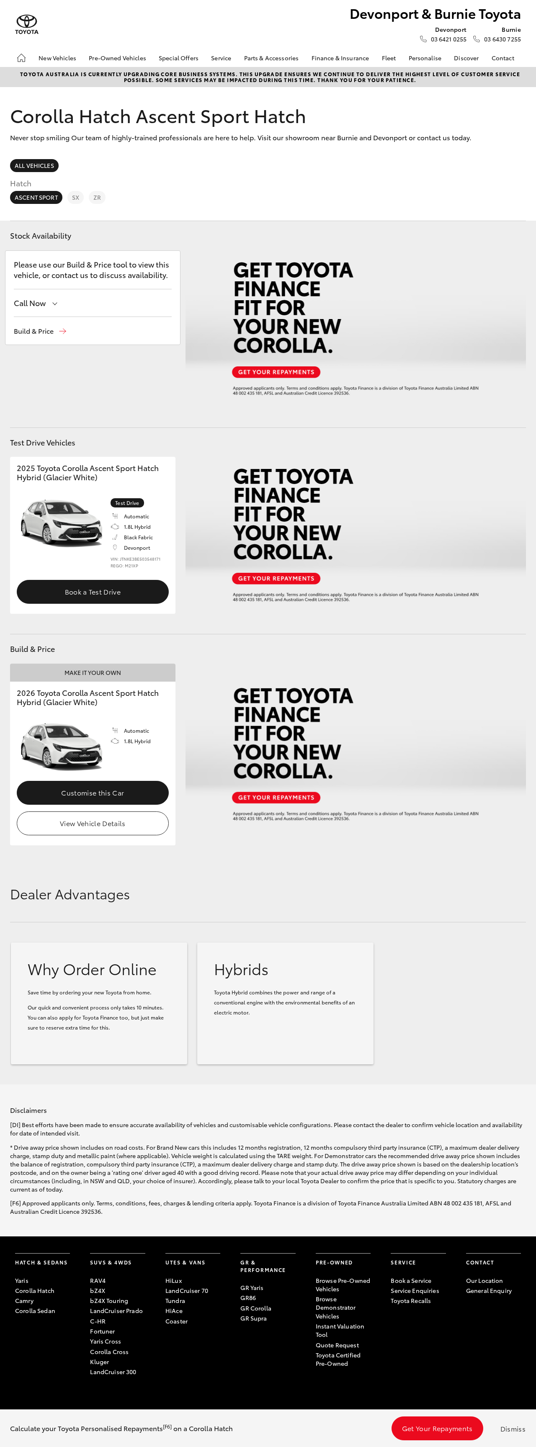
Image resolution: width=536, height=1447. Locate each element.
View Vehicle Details (92, 823)
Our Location (484, 1280)
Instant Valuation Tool (340, 1330)
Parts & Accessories (271, 58)
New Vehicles (57, 58)
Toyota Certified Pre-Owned (338, 1359)
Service (221, 58)
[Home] (21, 58)
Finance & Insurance (340, 58)
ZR (97, 197)
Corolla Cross (109, 1351)
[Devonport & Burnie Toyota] (27, 24)
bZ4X (97, 1290)
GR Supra (253, 1318)
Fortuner (102, 1331)
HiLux (173, 1280)
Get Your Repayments (437, 1428)
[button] (40, 331)
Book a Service (411, 1280)
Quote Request (337, 1345)
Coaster (176, 1321)
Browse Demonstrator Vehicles (336, 1307)
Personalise (425, 58)
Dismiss (513, 1428)
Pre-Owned (334, 1262)
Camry (24, 1300)
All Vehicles (34, 165)
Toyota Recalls (411, 1300)
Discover (466, 58)
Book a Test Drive (93, 591)
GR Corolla (255, 1308)
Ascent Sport (36, 197)
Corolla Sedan (35, 1310)
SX (75, 197)
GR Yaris (251, 1287)
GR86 (248, 1297)
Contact (503, 58)
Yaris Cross (105, 1341)
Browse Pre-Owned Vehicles (343, 1284)
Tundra (175, 1300)
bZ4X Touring (109, 1300)
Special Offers (178, 58)
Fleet (389, 58)
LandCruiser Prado (116, 1310)
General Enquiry (489, 1290)
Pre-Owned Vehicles (117, 58)
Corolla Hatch (34, 1290)
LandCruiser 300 (113, 1371)
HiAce (174, 1310)
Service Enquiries (415, 1290)
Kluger (99, 1361)
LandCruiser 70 (186, 1290)
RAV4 (98, 1280)
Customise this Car (92, 792)
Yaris (21, 1280)
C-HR (98, 1321)
